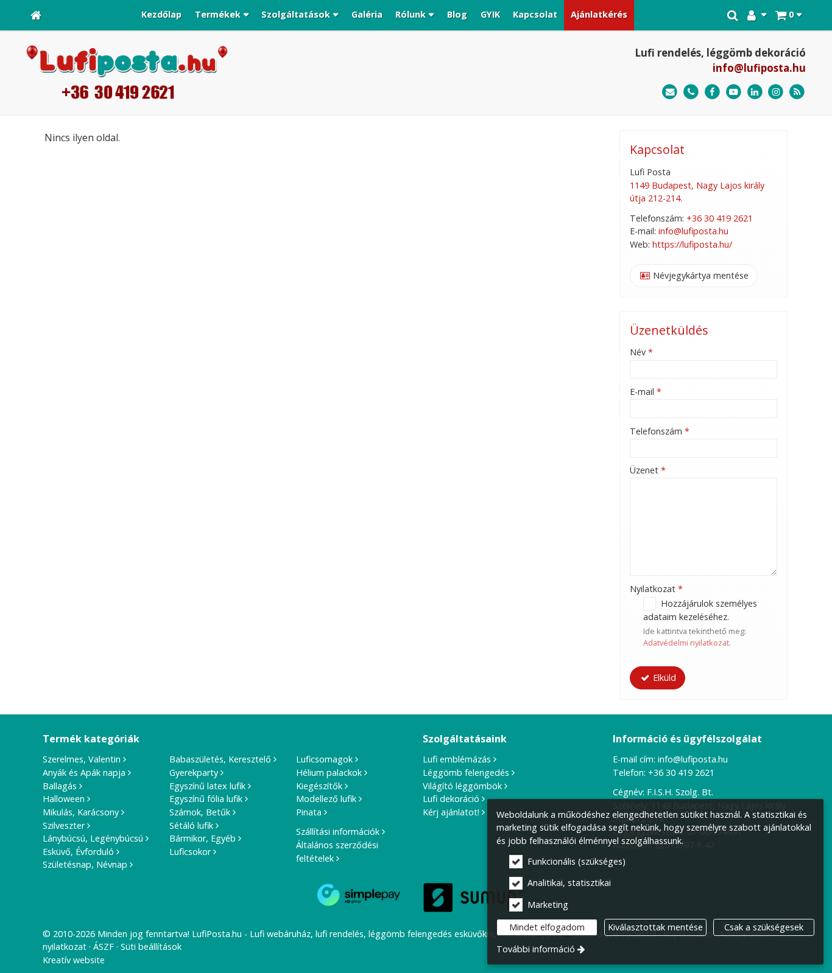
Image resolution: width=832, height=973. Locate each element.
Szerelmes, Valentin (82, 759)
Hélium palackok (329, 772)
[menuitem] (36, 15)
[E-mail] (670, 92)
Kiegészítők (319, 786)
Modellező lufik (326, 798)
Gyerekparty (193, 772)
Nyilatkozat (656, 589)
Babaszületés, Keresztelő (220, 759)
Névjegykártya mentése (699, 275)
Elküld (663, 677)
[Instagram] (775, 92)
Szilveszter (64, 825)
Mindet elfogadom (547, 927)
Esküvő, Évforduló (78, 851)
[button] (788, 15)
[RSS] (797, 92)
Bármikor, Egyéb (202, 838)
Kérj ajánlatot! (451, 812)
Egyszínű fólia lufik (205, 798)
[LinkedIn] (755, 92)
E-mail (645, 391)
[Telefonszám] (691, 92)
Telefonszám (659, 431)
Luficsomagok (324, 759)
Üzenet (648, 470)
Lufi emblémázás (457, 759)
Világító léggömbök (462, 786)
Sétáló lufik (191, 825)
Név (641, 352)
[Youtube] (733, 92)
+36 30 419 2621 (719, 218)
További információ (535, 949)
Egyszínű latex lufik (207, 786)
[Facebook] (712, 92)
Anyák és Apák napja (84, 772)
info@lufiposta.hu (759, 68)
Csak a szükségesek (763, 927)
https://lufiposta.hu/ (692, 244)
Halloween (64, 798)
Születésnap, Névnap (85, 864)
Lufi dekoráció (451, 798)
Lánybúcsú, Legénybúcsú (93, 838)
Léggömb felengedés (466, 772)
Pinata (309, 812)
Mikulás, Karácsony (81, 812)
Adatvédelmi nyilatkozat (686, 642)
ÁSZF (103, 946)
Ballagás (60, 786)
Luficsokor (190, 851)
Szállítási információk (337, 831)
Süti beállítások (151, 946)
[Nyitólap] (36, 15)
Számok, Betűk (199, 812)
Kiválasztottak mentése (655, 927)
